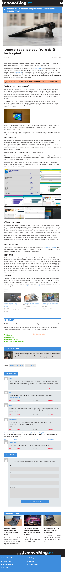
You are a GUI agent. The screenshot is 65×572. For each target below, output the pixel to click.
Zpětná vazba (33, 564)
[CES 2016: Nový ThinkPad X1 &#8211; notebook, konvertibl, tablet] (12, 297)
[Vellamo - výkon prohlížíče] (32, 200)
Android (20, 365)
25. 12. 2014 (36, 388)
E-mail (11, 472)
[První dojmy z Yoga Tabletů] (31, 297)
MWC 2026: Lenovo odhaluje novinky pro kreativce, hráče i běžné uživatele (32, 531)
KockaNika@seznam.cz (15, 397)
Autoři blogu (7, 561)
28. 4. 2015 (35, 448)
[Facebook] (25, 554)
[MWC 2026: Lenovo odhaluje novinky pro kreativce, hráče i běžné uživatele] (33, 520)
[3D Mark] (51, 200)
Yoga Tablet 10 (38, 68)
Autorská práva (8, 564)
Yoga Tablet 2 (31, 365)
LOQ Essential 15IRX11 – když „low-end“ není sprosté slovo (52, 530)
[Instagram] (20, 554)
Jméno (11, 465)
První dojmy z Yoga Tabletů (31, 303)
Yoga (17, 11)
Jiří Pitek (8, 57)
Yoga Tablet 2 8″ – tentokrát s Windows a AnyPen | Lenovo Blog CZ (24, 433)
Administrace (7, 568)
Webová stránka (14, 480)
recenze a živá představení (19, 9)
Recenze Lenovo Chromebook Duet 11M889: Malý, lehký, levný (11, 531)
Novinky (31, 558)
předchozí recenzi (50, 247)
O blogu (31, 561)
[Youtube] (23, 554)
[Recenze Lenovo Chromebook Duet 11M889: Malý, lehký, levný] (13, 520)
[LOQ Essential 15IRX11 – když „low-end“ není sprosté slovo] (52, 520)
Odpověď (50, 388)
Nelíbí (18, 388)
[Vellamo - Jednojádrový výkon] (50, 188)
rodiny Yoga (18, 72)
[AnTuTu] (49, 213)
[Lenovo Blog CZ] (22, 3)
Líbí (10, 388)
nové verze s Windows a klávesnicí (29, 286)
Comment (12, 487)
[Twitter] (17, 554)
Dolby (12, 365)
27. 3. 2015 (35, 414)
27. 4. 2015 (35, 439)
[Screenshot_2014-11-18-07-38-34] (35, 213)
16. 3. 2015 (35, 400)
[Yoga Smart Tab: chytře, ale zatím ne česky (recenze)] (50, 297)
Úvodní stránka (8, 558)
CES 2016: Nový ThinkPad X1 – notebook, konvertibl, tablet (12, 305)
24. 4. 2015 (35, 429)
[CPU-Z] (22, 181)
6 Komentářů (11, 373)
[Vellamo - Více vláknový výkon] (13, 200)
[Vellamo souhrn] (50, 175)
